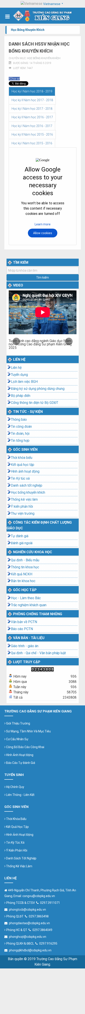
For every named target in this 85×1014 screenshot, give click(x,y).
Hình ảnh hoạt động (25, 471)
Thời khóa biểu (21, 458)
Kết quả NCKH (21, 574)
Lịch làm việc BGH (24, 382)
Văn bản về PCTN (24, 622)
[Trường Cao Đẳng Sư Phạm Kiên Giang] (42, 15)
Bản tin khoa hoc (23, 581)
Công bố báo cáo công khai (24, 747)
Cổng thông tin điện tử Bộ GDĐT (34, 403)
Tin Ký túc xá (20, 479)
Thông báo (19, 420)
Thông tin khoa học (25, 567)
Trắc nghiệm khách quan (28, 605)
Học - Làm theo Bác (26, 598)
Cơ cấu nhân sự (16, 739)
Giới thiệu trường (17, 723)
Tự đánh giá (19, 536)
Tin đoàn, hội (20, 434)
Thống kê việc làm (24, 500)
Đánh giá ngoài (21, 543)
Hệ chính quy (14, 787)
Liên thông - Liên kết (19, 795)
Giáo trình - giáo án (24, 646)
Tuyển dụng (19, 375)
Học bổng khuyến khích (43, 58)
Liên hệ (16, 368)
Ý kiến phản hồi (22, 507)
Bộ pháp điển (20, 396)
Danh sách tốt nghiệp (26, 486)
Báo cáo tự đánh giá (20, 763)
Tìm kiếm (42, 277)
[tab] (32, 91)
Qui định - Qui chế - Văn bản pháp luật (38, 653)
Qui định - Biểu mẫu (25, 560)
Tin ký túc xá (14, 842)
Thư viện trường (22, 514)
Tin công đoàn (21, 427)
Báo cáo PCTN (22, 629)
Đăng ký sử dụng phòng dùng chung (38, 389)
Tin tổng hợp (20, 441)
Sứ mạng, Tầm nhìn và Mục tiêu (28, 731)
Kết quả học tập (22, 465)
